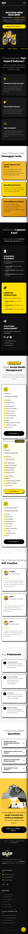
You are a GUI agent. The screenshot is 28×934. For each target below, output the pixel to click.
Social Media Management (10, 917)
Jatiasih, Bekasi (8, 880)
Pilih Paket (13, 433)
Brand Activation (8, 897)
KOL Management (8, 920)
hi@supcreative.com (10, 874)
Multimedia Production (9, 922)
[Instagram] (3, 884)
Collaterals (6, 901)
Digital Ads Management (10, 915)
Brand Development (9, 894)
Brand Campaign (8, 899)
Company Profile (8, 906)
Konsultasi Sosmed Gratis (13, 829)
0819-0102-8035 (9, 877)
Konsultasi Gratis (13, 26)
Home (5, 841)
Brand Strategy (7, 904)
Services (11, 841)
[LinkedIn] (7, 884)
